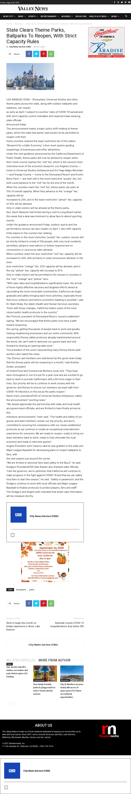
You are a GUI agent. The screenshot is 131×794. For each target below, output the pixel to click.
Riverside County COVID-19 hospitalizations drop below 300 (67, 625)
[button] (126, 16)
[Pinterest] (43, 54)
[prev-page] (8, 704)
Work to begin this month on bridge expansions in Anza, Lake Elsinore (23, 626)
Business (19, 23)
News (9, 664)
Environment (39, 680)
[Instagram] (118, 2)
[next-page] (13, 704)
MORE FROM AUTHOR (54, 660)
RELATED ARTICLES (20, 660)
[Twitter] (122, 2)
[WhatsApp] (51, 54)
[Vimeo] (125, 2)
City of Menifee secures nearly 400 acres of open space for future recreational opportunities (71, 690)
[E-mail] (13, 535)
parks (31, 589)
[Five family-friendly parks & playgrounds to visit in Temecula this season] (45, 674)
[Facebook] (114, 2)
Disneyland (21, 589)
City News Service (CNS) (20, 46)
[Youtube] (129, 2)
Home (9, 23)
